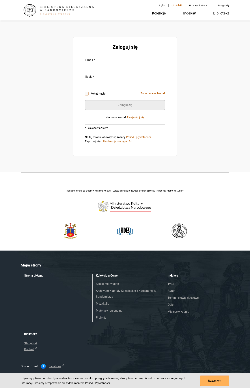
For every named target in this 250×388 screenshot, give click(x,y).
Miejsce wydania (178, 311)
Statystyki (30, 343)
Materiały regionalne (109, 310)
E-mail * (90, 60)
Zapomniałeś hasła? (153, 93)
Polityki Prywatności (97, 383)
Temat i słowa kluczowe (183, 297)
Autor (171, 291)
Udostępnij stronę (198, 5)
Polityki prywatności (138, 137)
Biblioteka (221, 13)
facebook (55, 366)
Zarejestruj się (135, 117)
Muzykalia (102, 303)
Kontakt (29, 349)
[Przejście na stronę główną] (60, 10)
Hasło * (89, 76)
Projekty (101, 317)
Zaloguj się (223, 5)
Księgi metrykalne (107, 284)
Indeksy (189, 13)
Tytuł (171, 284)
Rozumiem (214, 380)
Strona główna (33, 275)
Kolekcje (159, 13)
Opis (170, 304)
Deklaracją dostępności (117, 141)
